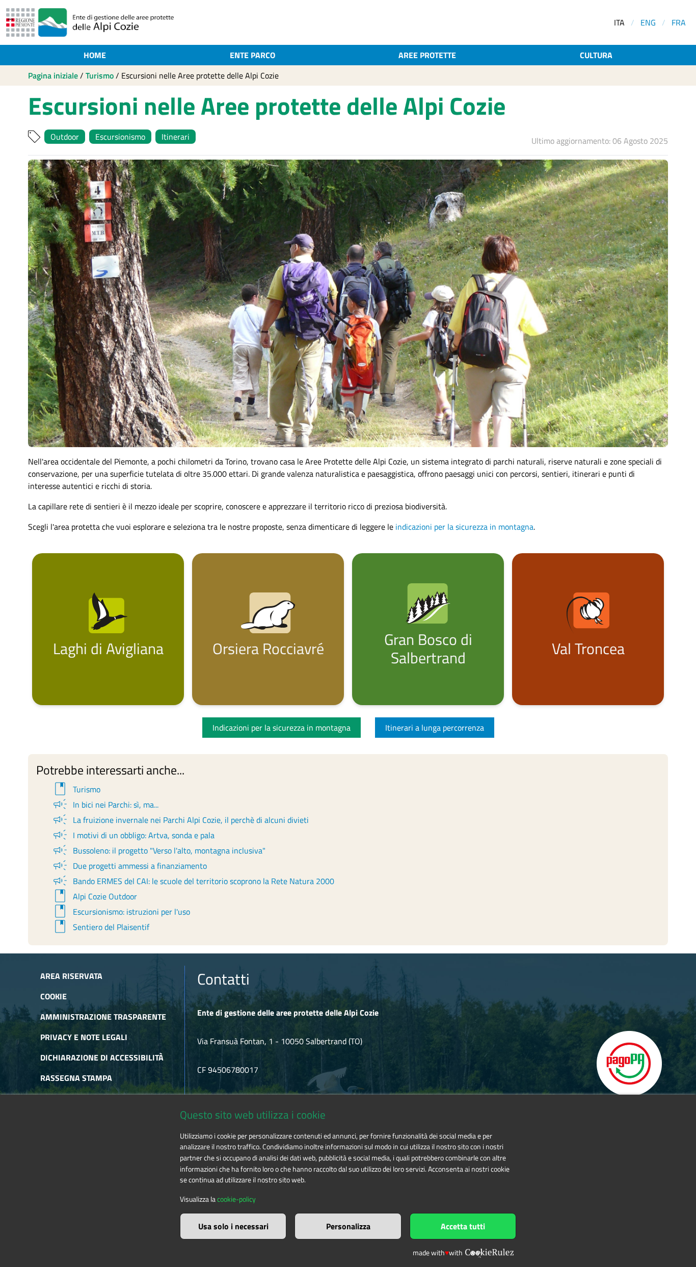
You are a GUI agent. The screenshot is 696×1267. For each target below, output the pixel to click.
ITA (619, 22)
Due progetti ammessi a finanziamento (129, 866)
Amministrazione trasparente (103, 1017)
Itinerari (176, 137)
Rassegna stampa (76, 1078)
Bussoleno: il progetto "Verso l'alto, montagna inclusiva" (158, 850)
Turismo (100, 75)
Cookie (53, 996)
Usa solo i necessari (233, 1226)
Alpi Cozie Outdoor (94, 896)
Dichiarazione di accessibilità (102, 1057)
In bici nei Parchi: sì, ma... (104, 804)
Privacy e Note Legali (83, 1037)
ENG (648, 22)
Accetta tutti (463, 1226)
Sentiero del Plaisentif (100, 927)
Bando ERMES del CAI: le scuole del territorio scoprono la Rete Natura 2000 (192, 881)
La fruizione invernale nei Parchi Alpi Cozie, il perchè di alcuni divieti (180, 820)
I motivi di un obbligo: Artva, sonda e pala (133, 835)
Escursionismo (120, 137)
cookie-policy (236, 1199)
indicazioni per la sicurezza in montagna (464, 527)
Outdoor (64, 137)
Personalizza (348, 1226)
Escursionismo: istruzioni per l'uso (120, 912)
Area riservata (71, 976)
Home (95, 55)
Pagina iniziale (53, 75)
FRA (679, 22)
